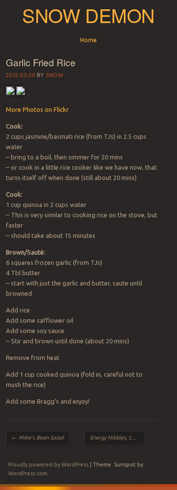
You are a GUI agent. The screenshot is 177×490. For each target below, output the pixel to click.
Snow (54, 75)
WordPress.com (27, 473)
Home (88, 40)
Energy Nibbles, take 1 (117, 437)
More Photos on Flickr (37, 109)
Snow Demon (88, 14)
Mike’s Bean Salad (37, 437)
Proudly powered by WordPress (48, 464)
